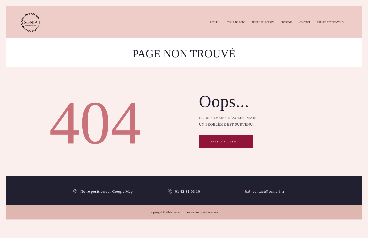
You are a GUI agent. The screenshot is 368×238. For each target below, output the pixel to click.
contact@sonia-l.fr (268, 191)
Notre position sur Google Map (106, 191)
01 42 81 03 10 (187, 191)
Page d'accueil (224, 142)
